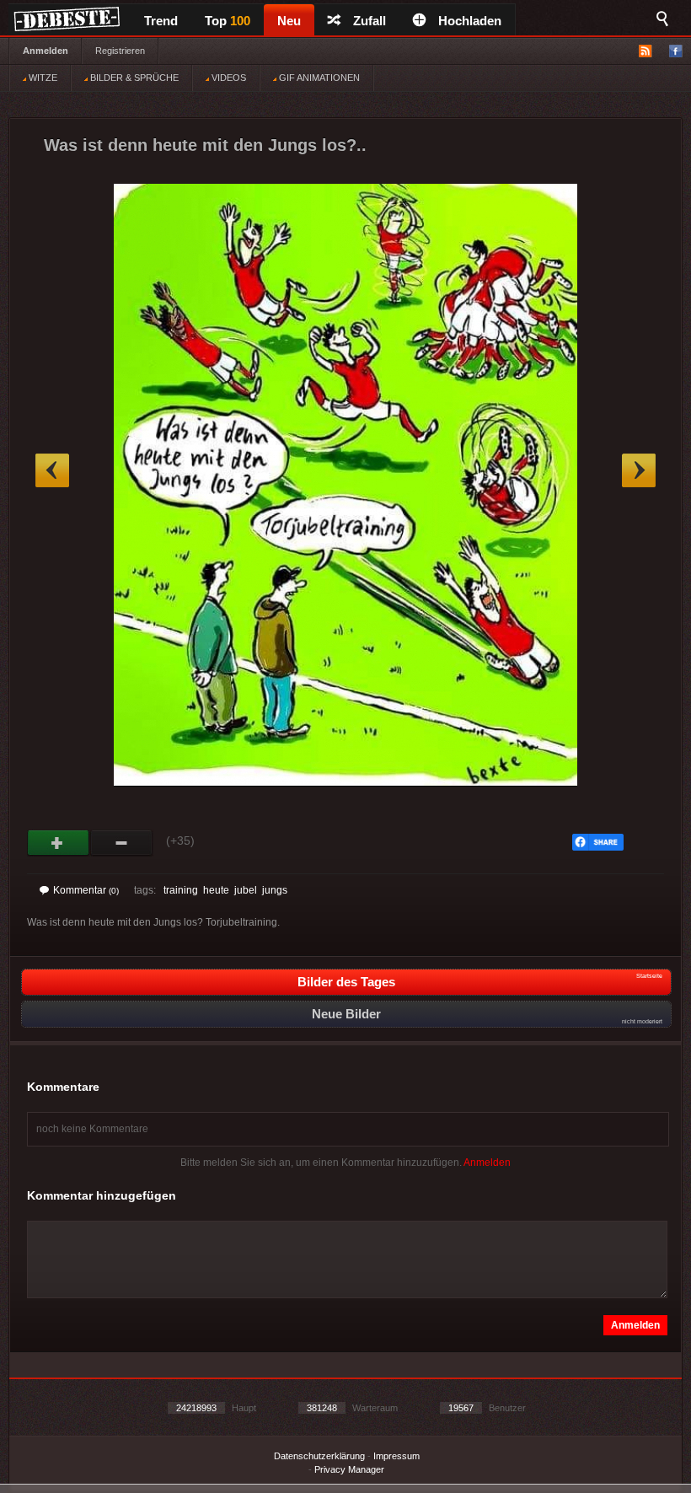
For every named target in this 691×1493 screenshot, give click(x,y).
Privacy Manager (349, 1469)
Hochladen (469, 20)
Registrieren (120, 51)
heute (216, 890)
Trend (161, 20)
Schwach (121, 843)
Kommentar (86, 890)
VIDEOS (227, 78)
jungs (274, 890)
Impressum (396, 1456)
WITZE (41, 78)
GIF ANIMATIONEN (318, 78)
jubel (245, 890)
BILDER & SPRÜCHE (133, 78)
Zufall (369, 20)
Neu (289, 20)
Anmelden (45, 51)
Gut (58, 843)
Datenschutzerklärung (319, 1456)
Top (227, 20)
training (180, 890)
